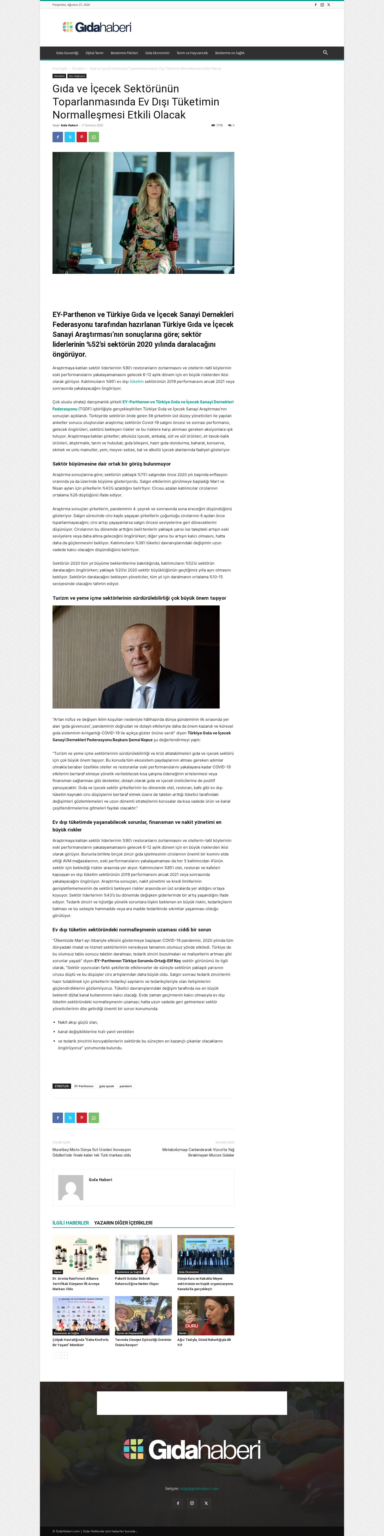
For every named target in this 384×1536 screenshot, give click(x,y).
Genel (57, 1272)
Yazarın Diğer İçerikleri (123, 1223)
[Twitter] (328, 4)
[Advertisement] (236, 27)
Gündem (78, 68)
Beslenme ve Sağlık (230, 52)
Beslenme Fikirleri (124, 52)
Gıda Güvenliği (67, 52)
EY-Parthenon (84, 1086)
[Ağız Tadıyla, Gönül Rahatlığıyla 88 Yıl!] (205, 1315)
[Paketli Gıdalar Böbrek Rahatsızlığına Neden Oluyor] (143, 1254)
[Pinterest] (82, 137)
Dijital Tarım (94, 52)
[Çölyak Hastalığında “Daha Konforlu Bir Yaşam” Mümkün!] (81, 1315)
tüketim (137, 381)
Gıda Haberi (69, 125)
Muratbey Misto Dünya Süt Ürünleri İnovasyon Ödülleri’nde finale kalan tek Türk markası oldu (92, 1152)
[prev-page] (56, 1355)
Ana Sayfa (60, 68)
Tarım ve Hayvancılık (192, 52)
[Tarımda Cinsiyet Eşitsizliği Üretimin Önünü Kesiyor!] (143, 1315)
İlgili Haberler (71, 1223)
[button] (325, 53)
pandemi (126, 1086)
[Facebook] (315, 4)
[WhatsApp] (94, 137)
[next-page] (64, 1355)
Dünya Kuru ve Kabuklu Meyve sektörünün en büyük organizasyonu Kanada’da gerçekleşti (205, 1284)
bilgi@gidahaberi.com (199, 1488)
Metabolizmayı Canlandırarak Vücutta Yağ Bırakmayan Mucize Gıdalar (198, 1152)
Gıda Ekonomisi (157, 52)
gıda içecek (106, 1086)
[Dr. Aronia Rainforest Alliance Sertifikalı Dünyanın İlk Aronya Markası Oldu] (81, 1254)
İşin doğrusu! (77, 76)
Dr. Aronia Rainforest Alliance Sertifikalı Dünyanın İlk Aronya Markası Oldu (76, 1284)
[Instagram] (322, 4)
